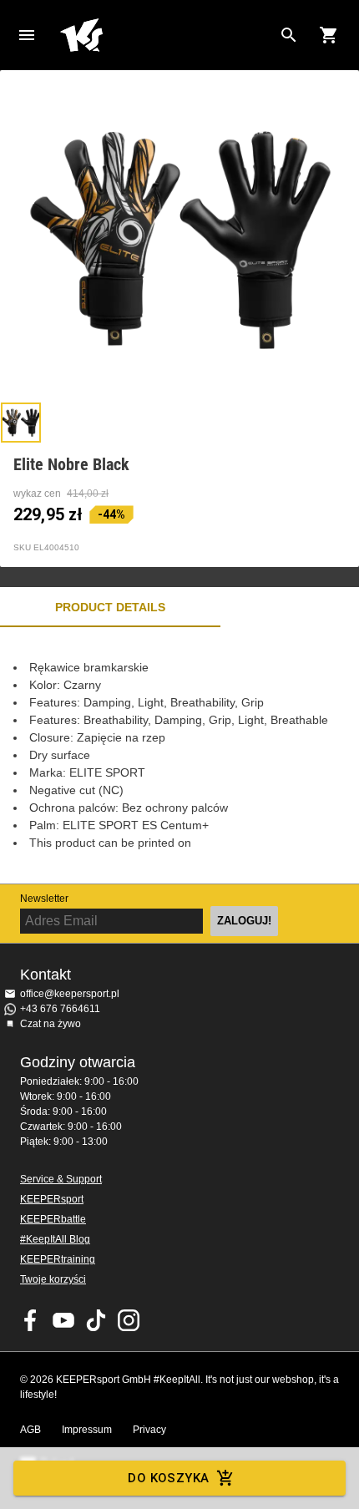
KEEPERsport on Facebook (31, 1320)
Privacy (149, 1430)
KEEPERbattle (53, 1219)
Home (166, 35)
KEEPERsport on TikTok (96, 1320)
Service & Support (61, 1179)
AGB (30, 1430)
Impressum (87, 1430)
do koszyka (168, 1478)
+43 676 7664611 (60, 1009)
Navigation (27, 35)
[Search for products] (289, 35)
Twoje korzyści (53, 1279)
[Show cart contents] (329, 35)
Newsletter (44, 898)
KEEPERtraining (57, 1259)
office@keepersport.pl (69, 994)
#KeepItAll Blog (55, 1239)
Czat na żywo (50, 1024)
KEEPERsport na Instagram (128, 1320)
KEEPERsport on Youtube (63, 1320)
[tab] (21, 423)
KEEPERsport (51, 1199)
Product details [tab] (110, 607)
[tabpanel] (179, 755)
